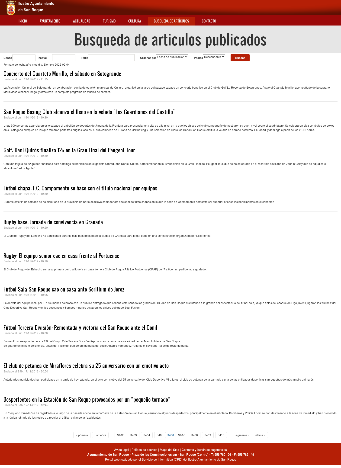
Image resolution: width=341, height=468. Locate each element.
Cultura (134, 21)
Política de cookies (144, 449)
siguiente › (242, 435)
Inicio (23, 21)
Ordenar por (148, 58)
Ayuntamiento (50, 21)
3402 (120, 435)
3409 (208, 435)
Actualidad (81, 21)
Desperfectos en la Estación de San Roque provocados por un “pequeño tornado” (86, 399)
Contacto (209, 21)
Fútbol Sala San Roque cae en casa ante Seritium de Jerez (63, 289)
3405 (160, 435)
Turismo (109, 21)
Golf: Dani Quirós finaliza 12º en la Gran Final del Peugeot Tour (69, 150)
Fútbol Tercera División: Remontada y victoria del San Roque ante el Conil (80, 327)
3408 (194, 435)
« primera (82, 435)
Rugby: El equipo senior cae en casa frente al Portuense (61, 255)
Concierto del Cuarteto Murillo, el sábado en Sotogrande (62, 73)
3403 (133, 435)
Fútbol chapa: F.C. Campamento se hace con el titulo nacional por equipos (80, 188)
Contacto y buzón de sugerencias (204, 449)
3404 (147, 435)
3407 (181, 435)
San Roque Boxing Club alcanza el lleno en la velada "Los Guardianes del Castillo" (89, 111)
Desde (7, 58)
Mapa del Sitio (169, 449)
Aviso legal (122, 449)
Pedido (198, 58)
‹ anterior (100, 435)
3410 (221, 435)
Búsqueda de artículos (171, 21)
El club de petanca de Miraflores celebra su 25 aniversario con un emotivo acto (86, 365)
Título (84, 58)
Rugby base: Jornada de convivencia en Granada (53, 222)
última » (260, 435)
